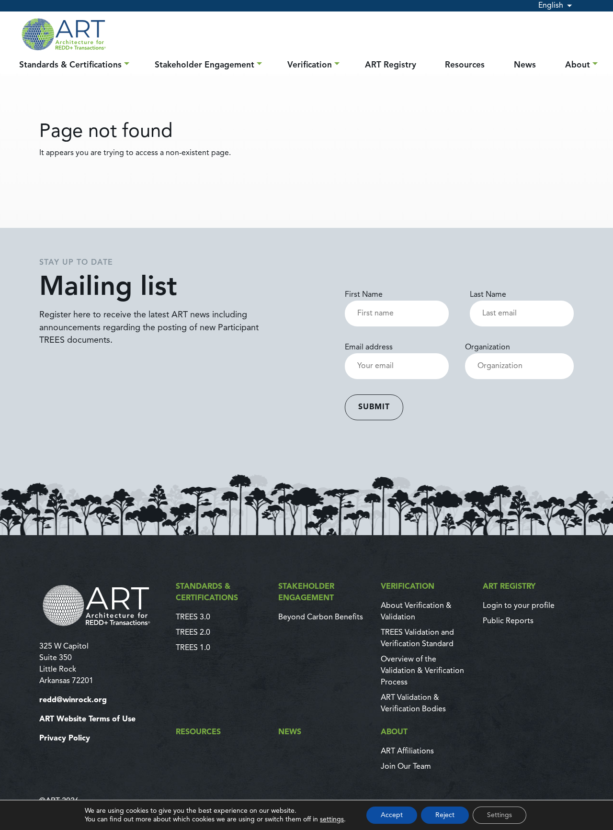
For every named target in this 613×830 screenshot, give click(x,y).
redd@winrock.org (73, 700)
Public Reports (508, 621)
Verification (309, 65)
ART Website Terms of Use (87, 719)
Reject (444, 815)
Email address (369, 347)
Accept (392, 815)
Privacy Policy (64, 738)
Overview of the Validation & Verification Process (422, 671)
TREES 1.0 (193, 648)
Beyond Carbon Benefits (320, 617)
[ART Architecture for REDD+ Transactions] (101, 605)
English (550, 6)
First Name (364, 295)
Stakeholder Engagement (204, 65)
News (525, 65)
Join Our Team (406, 767)
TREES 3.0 (193, 617)
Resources (465, 65)
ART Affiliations (407, 751)
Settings (499, 815)
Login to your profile (519, 606)
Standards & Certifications (70, 65)
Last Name (488, 295)
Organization (487, 347)
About (577, 65)
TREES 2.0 (193, 633)
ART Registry (390, 65)
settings (332, 819)
